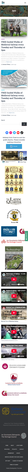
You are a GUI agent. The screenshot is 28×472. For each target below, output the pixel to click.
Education (6, 449)
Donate (15, 146)
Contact (21, 449)
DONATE (26, 235)
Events (3, 39)
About (12, 445)
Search (3, 120)
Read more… (9, 62)
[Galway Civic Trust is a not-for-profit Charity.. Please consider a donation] (24, 124)
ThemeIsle (19, 468)
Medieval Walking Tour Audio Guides (14, 457)
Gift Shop (7, 460)
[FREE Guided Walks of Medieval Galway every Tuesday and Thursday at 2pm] (14, 27)
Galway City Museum (18, 460)
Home (7, 445)
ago (13, 64)
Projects (14, 449)
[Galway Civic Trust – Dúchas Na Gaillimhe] (3, 3)
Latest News (19, 445)
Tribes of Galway (14, 464)
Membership (11, 453)
